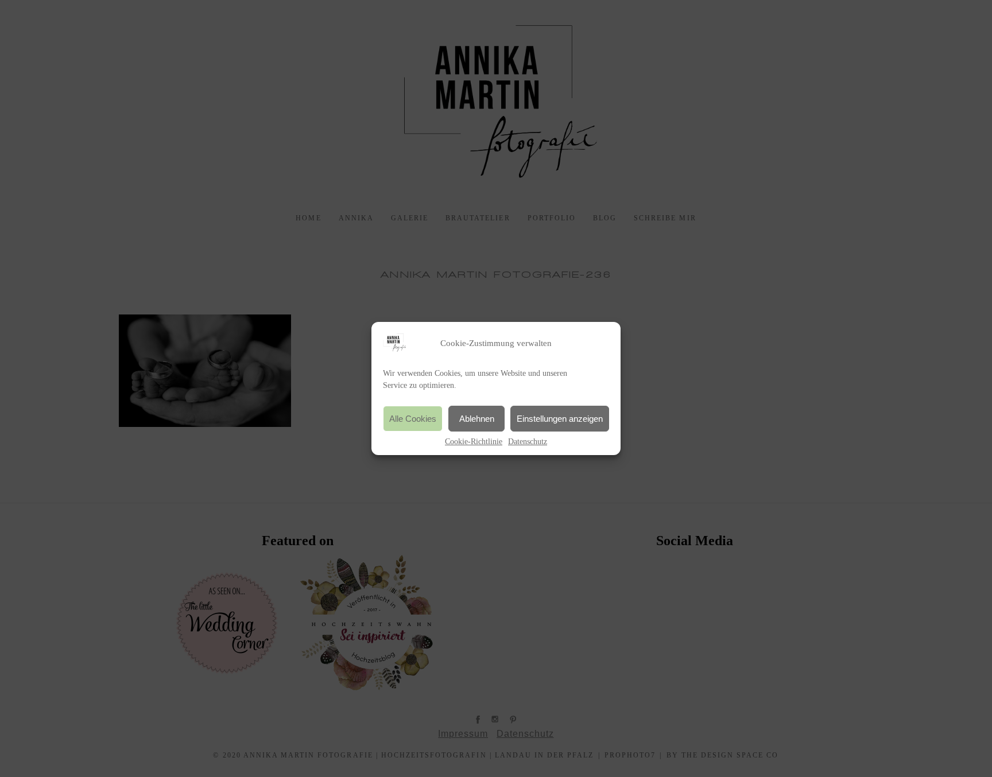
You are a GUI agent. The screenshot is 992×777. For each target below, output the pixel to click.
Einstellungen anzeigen (560, 419)
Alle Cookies (412, 419)
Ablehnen (476, 419)
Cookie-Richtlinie (473, 441)
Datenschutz (527, 441)
